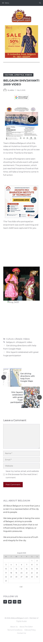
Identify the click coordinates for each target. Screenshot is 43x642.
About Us (13, 627)
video (29, 342)
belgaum (10, 342)
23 (37, 573)
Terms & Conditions (14, 630)
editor (12, 90)
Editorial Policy (30, 630)
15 (32, 569)
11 (11, 569)
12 (16, 569)
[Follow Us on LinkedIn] (19, 602)
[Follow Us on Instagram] (14, 602)
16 (37, 569)
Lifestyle (19, 75)
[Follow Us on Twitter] (10, 602)
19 (16, 573)
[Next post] (39, 397)
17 (6, 573)
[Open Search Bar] (40, 3)
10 (6, 569)
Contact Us (21, 633)
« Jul (20, 587)
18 (11, 573)
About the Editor (26, 627)
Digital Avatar (21, 621)
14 (26, 569)
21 (26, 573)
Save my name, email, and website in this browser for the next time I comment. (22, 474)
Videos (28, 75)
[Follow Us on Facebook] (5, 602)
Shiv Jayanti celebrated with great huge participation (16, 397)
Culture (9, 75)
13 (21, 569)
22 (32, 573)
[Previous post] (4, 377)
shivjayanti (21, 342)
